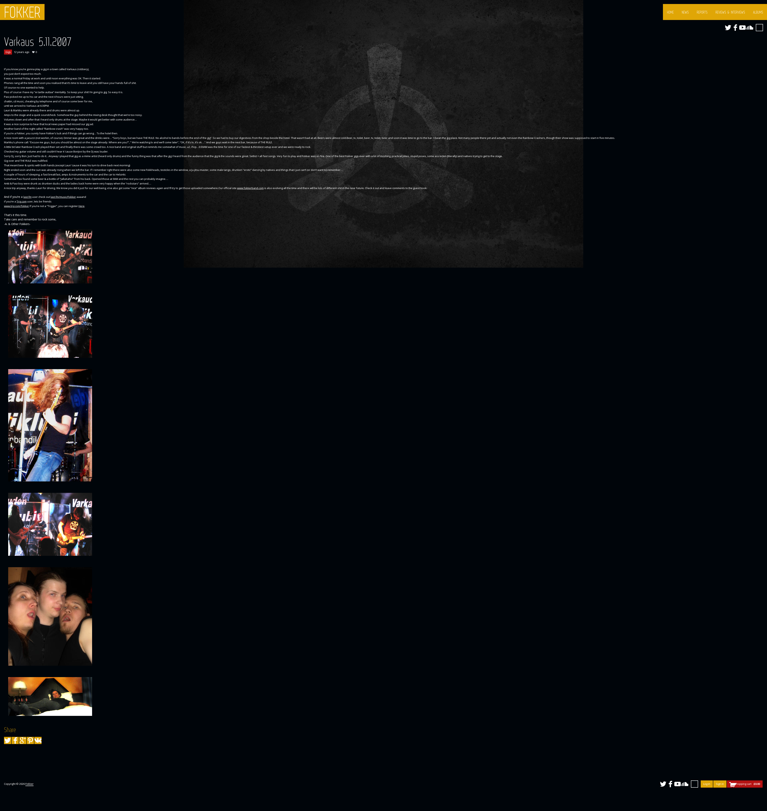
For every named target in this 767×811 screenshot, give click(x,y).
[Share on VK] (38, 740)
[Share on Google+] (22, 740)
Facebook (735, 27)
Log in (706, 784)
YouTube (742, 27)
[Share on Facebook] (15, 740)
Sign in (720, 784)
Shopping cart (747, 784)
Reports (702, 12)
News (685, 12)
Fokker (22, 12)
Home (670, 12)
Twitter (728, 27)
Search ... (759, 27)
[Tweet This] (7, 740)
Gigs (8, 52)
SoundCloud (749, 27)
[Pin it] (30, 740)
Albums (758, 12)
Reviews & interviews (730, 12)
